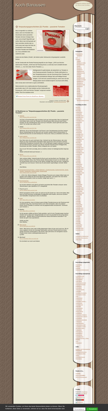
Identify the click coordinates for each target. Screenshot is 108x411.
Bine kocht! (23, 225)
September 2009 (80, 172)
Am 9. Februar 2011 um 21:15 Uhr (28, 172)
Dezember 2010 (79, 147)
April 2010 (78, 161)
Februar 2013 (79, 112)
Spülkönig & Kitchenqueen (82, 269)
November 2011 (79, 135)
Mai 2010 (78, 159)
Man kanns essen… (80, 328)
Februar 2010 (79, 164)
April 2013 (78, 108)
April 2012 (78, 127)
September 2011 (80, 139)
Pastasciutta (79, 330)
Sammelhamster (79, 336)
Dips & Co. (79, 67)
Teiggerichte (80, 94)
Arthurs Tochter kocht (81, 282)
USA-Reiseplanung (80, 357)
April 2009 (78, 181)
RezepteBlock (79, 333)
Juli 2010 (78, 155)
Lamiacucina (79, 321)
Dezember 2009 (79, 167)
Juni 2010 (78, 157)
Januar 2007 (79, 226)
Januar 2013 (79, 113)
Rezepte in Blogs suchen (82, 237)
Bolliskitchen (79, 286)
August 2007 (79, 214)
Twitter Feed (79, 239)
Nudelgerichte (80, 81)
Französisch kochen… (81, 301)
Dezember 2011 (79, 134)
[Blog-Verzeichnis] (80, 395)
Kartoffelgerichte (81, 78)
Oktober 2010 (79, 150)
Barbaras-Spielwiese (81, 284)
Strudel (78, 91)
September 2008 (80, 192)
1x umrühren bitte (80, 276)
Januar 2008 (79, 206)
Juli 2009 (78, 176)
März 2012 (78, 129)
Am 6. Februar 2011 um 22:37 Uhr (28, 128)
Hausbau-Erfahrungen (81, 352)
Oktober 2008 (79, 191)
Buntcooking (79, 287)
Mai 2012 (78, 125)
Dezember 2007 (79, 208)
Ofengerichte (80, 83)
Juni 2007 (78, 218)
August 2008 (79, 194)
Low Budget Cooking (81, 326)
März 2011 (78, 142)
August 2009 (79, 174)
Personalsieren (79, 409)
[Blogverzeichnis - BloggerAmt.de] (80, 397)
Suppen (79, 93)
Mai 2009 (78, 179)
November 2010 (79, 149)
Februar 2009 (79, 184)
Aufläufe (79, 61)
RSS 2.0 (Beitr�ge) (80, 375)
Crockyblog (78, 291)
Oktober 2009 (79, 171)
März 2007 (78, 223)
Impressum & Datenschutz (82, 236)
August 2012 (79, 122)
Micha (21, 154)
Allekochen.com (79, 277)
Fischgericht (79, 69)
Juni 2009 (78, 177)
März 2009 (78, 182)
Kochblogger (79, 313)
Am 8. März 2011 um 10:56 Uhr (27, 210)
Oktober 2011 (79, 137)
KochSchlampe (24, 181)
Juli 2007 (78, 216)
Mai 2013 (78, 107)
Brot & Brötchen (80, 64)
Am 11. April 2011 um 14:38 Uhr (27, 226)
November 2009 (79, 169)
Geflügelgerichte (81, 72)
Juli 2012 (78, 124)
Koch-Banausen (30, 5)
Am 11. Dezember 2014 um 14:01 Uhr (29, 238)
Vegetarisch (79, 96)
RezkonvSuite (79, 335)
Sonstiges (78, 98)
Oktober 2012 (79, 118)
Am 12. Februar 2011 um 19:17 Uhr (28, 190)
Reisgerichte (80, 86)
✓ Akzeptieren (92, 409)
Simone (22, 116)
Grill (76, 57)
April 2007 (78, 221)
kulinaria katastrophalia (81, 319)
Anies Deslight (79, 279)
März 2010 (78, 162)
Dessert (78, 66)
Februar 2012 (79, 130)
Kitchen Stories (79, 311)
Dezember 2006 (79, 228)
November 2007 (79, 209)
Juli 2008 (78, 196)
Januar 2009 (79, 186)
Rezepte (78, 59)
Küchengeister (79, 308)
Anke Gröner (79, 281)
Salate (78, 88)
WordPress (84, 391)
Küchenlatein (79, 309)
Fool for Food (79, 299)
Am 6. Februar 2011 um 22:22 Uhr (28, 117)
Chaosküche (79, 264)
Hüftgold (78, 266)
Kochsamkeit (79, 318)
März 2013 (78, 110)
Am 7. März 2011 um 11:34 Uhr (27, 199)
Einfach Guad (79, 298)
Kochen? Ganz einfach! (81, 316)
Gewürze (79, 76)
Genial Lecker (79, 303)
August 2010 (79, 154)
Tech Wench (84, 393)
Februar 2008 (79, 204)
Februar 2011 (79, 144)
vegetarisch (79, 55)
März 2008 (78, 203)
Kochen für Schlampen (81, 314)
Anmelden (78, 373)
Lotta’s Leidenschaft (81, 324)
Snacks (78, 89)
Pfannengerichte (81, 84)
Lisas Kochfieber (80, 323)
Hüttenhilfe (78, 306)
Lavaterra (78, 268)
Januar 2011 (79, 145)
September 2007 (80, 213)
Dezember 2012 (79, 115)
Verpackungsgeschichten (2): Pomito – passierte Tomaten (42, 27)
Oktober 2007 (79, 211)
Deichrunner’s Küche (81, 294)
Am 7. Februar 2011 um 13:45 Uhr (28, 155)
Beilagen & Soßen (81, 62)
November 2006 (79, 229)
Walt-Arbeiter (79, 358)
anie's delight (23, 136)
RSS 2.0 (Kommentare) (81, 377)
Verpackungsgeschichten (60, 101)
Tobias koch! (79, 342)
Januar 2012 (79, 132)
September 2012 (80, 120)
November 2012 (79, 117)
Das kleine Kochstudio (81, 293)
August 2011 (79, 140)
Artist (21, 198)
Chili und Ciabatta (80, 289)
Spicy (77, 341)
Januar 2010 (79, 166)
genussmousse (79, 304)
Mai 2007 (78, 219)
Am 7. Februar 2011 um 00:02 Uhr (28, 137)
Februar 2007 (79, 224)
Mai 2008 (78, 199)
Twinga (77, 355)
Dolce (77, 296)
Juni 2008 (78, 198)
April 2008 (78, 201)
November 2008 (79, 189)
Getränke (79, 74)
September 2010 (80, 152)
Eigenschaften (79, 53)
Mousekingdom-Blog (81, 353)
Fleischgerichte (80, 71)
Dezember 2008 (79, 187)
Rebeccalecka (79, 331)
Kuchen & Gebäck (81, 79)
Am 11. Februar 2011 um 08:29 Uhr (28, 182)
